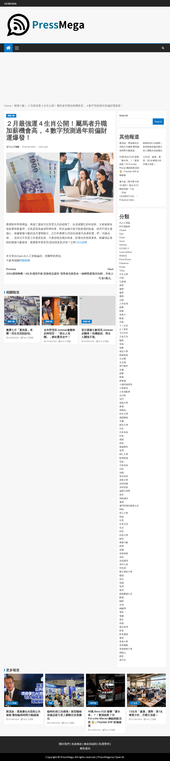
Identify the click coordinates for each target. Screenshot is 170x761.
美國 (121, 549)
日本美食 (123, 432)
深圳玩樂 (123, 483)
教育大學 (123, 424)
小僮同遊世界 (125, 384)
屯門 (121, 399)
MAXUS (123, 255)
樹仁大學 (123, 454)
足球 (121, 604)
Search (123, 115)
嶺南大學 (123, 402)
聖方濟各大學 (125, 571)
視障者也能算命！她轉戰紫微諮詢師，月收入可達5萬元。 (86, 273)
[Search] (163, 48)
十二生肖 (123, 325)
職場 (121, 575)
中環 (121, 278)
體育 (121, 656)
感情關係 (123, 417)
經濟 (121, 546)
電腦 (121, 616)
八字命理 (123, 303)
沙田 (121, 469)
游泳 (121, 494)
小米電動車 (124, 391)
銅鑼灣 (122, 608)
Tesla (122, 270)
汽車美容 (123, 465)
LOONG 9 (124, 248)
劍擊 (121, 311)
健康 (121, 288)
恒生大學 (123, 413)
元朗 (121, 300)
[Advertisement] (85, 78)
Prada (122, 267)
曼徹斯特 (123, 446)
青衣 (121, 619)
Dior (121, 233)
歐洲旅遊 (123, 458)
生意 (121, 520)
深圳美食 (123, 487)
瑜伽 (121, 516)
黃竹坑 (122, 660)
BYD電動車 (124, 226)
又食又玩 (123, 336)
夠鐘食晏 (123, 355)
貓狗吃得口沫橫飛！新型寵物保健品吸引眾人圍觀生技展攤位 (152, 147)
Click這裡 (81, 242)
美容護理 (123, 560)
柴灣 (121, 450)
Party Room (125, 259)
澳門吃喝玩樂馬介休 (129, 505)
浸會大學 (123, 480)
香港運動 (123, 645)
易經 (121, 439)
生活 (121, 527)
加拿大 (122, 314)
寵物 (121, 377)
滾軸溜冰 (123, 498)
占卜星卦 (123, 329)
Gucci (122, 241)
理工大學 (123, 513)
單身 (121, 344)
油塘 (121, 472)
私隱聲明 (104, 743)
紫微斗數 (11, 116)
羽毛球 (122, 568)
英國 (121, 582)
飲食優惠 (123, 634)
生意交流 (123, 524)
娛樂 (121, 373)
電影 (121, 612)
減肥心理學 (124, 490)
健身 (121, 292)
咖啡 (121, 340)
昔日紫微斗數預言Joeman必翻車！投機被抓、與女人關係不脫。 (97, 333)
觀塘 (121, 597)
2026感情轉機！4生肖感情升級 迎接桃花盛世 (32, 271)
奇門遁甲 (123, 366)
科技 (121, 531)
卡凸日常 (123, 333)
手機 (121, 421)
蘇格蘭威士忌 (125, 593)
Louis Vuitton (125, 252)
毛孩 (121, 461)
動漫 (121, 318)
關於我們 (64, 743)
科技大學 (123, 535)
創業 (121, 307)
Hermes (123, 244)
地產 (121, 347)
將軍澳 (122, 380)
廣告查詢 (85, 748)
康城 (121, 406)
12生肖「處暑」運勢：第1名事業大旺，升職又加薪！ (153, 160)
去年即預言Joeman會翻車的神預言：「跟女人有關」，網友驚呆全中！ (59, 333)
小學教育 (123, 388)
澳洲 (121, 502)
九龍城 (122, 281)
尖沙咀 (122, 395)
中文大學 (123, 274)
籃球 (121, 538)
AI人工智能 (14, 146)
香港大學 (123, 641)
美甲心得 (123, 564)
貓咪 (121, 601)
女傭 (121, 369)
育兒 (121, 579)
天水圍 (122, 358)
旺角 (121, 435)
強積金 (122, 410)
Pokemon (124, 263)
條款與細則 (90, 743)
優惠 (121, 296)
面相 (121, 623)
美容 (121, 557)
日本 (121, 428)
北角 (121, 322)
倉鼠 (121, 285)
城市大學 (123, 351)
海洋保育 (123, 476)
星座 (121, 443)
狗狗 (121, 509)
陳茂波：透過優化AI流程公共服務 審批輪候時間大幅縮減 (129, 147)
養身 (121, 637)
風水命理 (123, 626)
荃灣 (121, 586)
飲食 (121, 630)
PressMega (104, 757)
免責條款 (76, 743)
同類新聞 (24, 260)
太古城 (122, 362)
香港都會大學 (125, 648)
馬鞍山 (122, 652)
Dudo (122, 237)
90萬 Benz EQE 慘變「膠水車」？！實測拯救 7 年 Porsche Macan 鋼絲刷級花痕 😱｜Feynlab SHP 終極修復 (105, 718)
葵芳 (121, 590)
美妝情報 (123, 553)
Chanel (122, 230)
